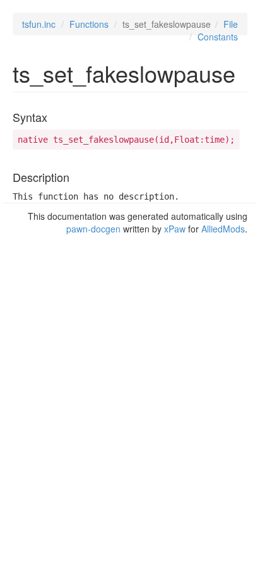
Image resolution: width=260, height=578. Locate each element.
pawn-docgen (93, 228)
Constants (218, 36)
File (230, 24)
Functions (89, 24)
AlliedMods (223, 228)
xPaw (175, 228)
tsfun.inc (39, 24)
